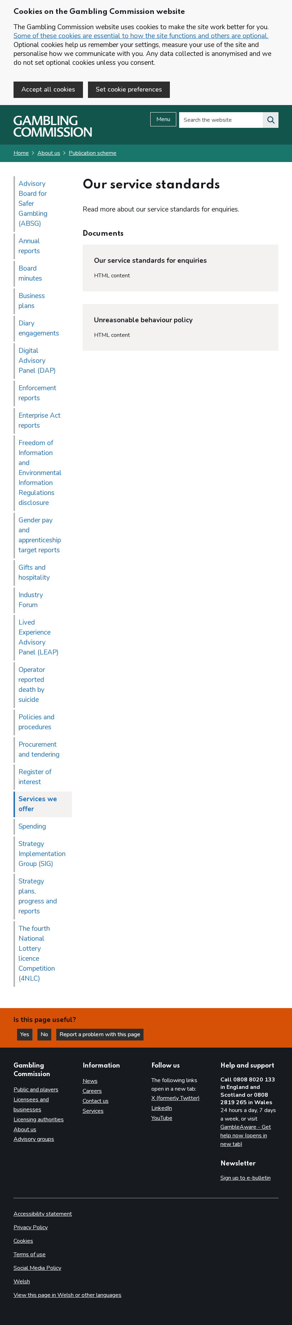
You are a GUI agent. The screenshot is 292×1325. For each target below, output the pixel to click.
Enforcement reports (37, 393)
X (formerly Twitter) (175, 1098)
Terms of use (30, 1254)
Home (21, 153)
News (90, 1081)
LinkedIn (161, 1108)
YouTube (161, 1118)
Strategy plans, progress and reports (38, 896)
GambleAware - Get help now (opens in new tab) (245, 1135)
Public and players (36, 1090)
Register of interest (35, 777)
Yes (26, 1034)
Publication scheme (92, 153)
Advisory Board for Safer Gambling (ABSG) (33, 203)
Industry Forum (31, 600)
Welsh (22, 1281)
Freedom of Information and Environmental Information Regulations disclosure (40, 472)
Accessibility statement (43, 1214)
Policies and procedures (36, 722)
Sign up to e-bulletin (245, 1178)
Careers (92, 1091)
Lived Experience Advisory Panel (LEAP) (39, 637)
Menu (163, 119)
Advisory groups (34, 1139)
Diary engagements (39, 328)
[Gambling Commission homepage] (53, 135)
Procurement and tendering (39, 749)
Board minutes (30, 273)
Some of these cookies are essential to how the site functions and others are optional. (141, 36)
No (46, 1034)
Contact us (96, 1101)
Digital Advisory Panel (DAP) (37, 360)
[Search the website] (270, 120)
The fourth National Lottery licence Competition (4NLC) (37, 953)
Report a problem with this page (99, 1034)
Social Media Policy (37, 1268)
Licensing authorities (39, 1119)
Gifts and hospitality (34, 572)
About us (48, 153)
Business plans (32, 301)
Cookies (23, 1241)
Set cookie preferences (129, 89)
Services (93, 1111)
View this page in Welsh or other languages (67, 1295)
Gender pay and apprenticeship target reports (40, 535)
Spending (32, 826)
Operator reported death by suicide (32, 684)
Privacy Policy (31, 1227)
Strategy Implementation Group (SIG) (42, 853)
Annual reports (29, 246)
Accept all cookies (48, 89)
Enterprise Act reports (40, 420)
